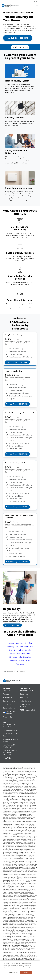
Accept (26, 972)
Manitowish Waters (24, 654)
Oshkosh (21, 661)
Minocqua (13, 661)
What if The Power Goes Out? (11, 735)
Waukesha (20, 664)
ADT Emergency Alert (27, 710)
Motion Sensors (25, 701)
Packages (6, 694)
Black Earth (20, 643)
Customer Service (9, 708)
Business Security (9, 701)
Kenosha (28, 650)
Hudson (20, 650)
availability (11, 672)
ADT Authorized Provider (25, 705)
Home (4, 672)
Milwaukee (27, 657)
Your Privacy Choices (10, 712)
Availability (7, 690)
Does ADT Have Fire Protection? (10, 726)
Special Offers (8, 697)
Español (36, 1)
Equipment (24, 694)
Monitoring (24, 697)
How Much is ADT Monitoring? (9, 746)
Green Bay (12, 650)
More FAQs (7, 758)
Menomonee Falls (15, 657)
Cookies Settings (12, 972)
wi (17, 672)
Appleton (11, 643)
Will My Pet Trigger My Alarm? (11, 740)
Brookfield (28, 643)
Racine (28, 661)
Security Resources (26, 690)
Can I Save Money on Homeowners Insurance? (10, 752)
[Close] (37, 964)
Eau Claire (19, 647)
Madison (12, 654)
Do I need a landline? (10, 730)
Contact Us (7, 704)
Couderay (10, 647)
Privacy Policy (8, 717)
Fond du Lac (28, 647)
